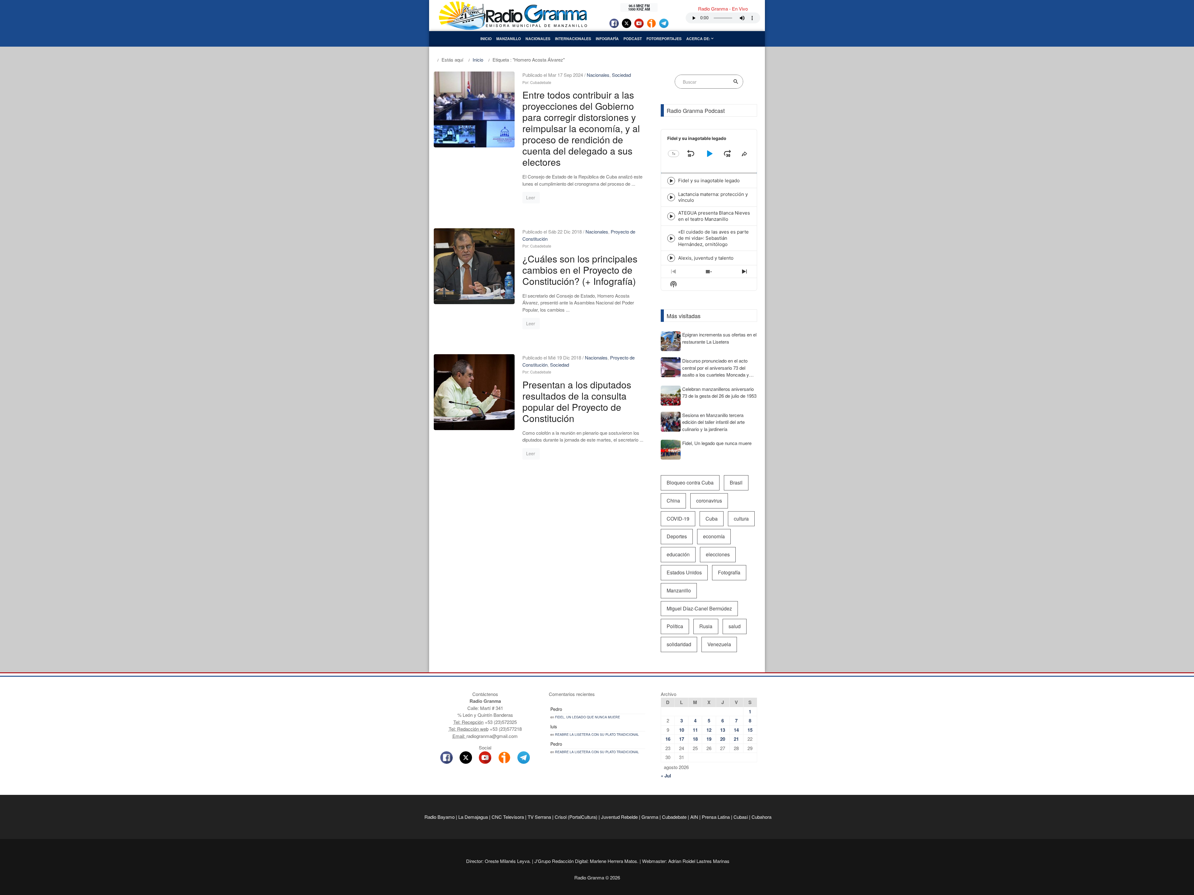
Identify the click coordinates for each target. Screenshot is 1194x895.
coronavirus (709, 500)
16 (667, 738)
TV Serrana (539, 817)
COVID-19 (678, 518)
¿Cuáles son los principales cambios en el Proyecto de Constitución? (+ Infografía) (579, 270)
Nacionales (537, 38)
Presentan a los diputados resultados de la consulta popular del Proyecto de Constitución (576, 401)
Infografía (607, 38)
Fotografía (729, 572)
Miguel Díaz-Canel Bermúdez (699, 608)
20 (722, 738)
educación (678, 554)
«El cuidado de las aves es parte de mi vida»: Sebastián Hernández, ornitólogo (713, 238)
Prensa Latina (716, 817)
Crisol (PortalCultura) (576, 817)
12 (708, 729)
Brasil (736, 482)
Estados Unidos (684, 572)
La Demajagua (473, 817)
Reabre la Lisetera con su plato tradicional (597, 734)
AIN (694, 817)
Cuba (712, 518)
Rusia (705, 626)
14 (736, 729)
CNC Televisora (508, 817)
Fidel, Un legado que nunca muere (587, 717)
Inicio (486, 38)
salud (735, 626)
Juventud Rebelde (619, 817)
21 (736, 738)
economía (714, 536)
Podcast (632, 38)
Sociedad (621, 75)
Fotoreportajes (664, 38)
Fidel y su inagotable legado (709, 180)
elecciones (718, 554)
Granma (649, 817)
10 (681, 729)
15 (749, 729)
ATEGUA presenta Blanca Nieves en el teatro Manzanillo (714, 216)
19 (708, 738)
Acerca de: (698, 38)
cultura (741, 518)
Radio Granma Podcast (696, 110)
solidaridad (679, 644)
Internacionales (573, 38)
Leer (530, 197)
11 (695, 729)
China (673, 500)
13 (722, 729)
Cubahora (761, 817)
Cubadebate (674, 817)
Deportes (677, 536)
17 (681, 738)
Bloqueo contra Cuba (690, 482)
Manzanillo (508, 38)
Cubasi (741, 817)
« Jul (666, 775)
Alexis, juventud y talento (706, 258)
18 (695, 738)
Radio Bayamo (439, 817)
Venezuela (719, 644)
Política (675, 626)
